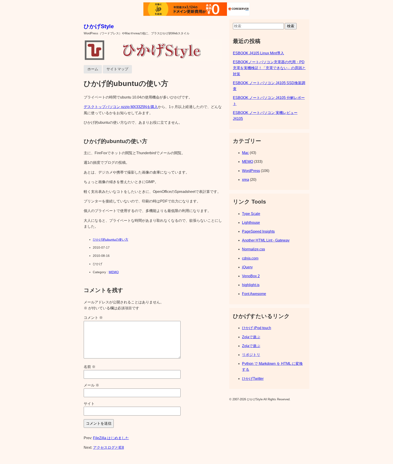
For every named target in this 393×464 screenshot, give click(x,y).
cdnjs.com (250, 258)
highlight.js (250, 285)
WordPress (251, 171)
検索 (290, 26)
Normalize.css (253, 249)
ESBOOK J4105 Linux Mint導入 (258, 53)
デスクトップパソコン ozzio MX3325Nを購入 (121, 107)
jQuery (247, 267)
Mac (245, 153)
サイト (89, 404)
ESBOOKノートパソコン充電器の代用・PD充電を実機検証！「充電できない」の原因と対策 (269, 68)
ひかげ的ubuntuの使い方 (110, 239)
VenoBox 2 (251, 276)
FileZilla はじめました (111, 438)
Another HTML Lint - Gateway (266, 240)
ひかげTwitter (253, 379)
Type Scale (251, 214)
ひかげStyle (99, 26)
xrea (245, 180)
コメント (93, 318)
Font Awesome (254, 294)
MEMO (114, 272)
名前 (90, 367)
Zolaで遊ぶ (251, 337)
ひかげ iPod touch (256, 328)
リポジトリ (251, 355)
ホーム (92, 69)
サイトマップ (117, 69)
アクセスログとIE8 (108, 447)
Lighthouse (251, 222)
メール (91, 385)
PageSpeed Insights (258, 231)
